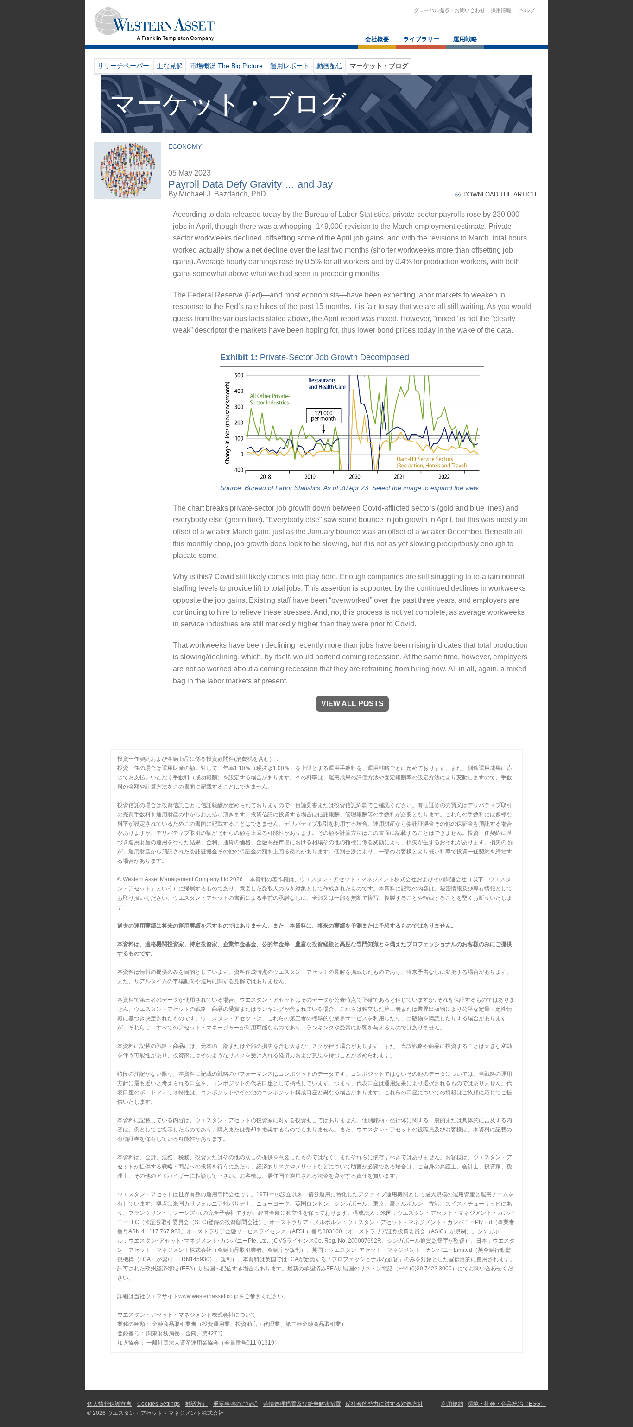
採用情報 (501, 10)
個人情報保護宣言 (109, 1404)
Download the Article (501, 194)
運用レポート (289, 65)
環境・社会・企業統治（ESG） (507, 1404)
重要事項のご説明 (235, 1404)
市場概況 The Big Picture (226, 65)
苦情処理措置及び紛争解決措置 (302, 1404)
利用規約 (452, 1404)
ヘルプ (526, 10)
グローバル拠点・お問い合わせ (449, 10)
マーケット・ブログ (379, 65)
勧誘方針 (196, 1404)
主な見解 (170, 65)
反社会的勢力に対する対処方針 (384, 1404)
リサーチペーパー (123, 65)
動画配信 (329, 65)
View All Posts (352, 703)
